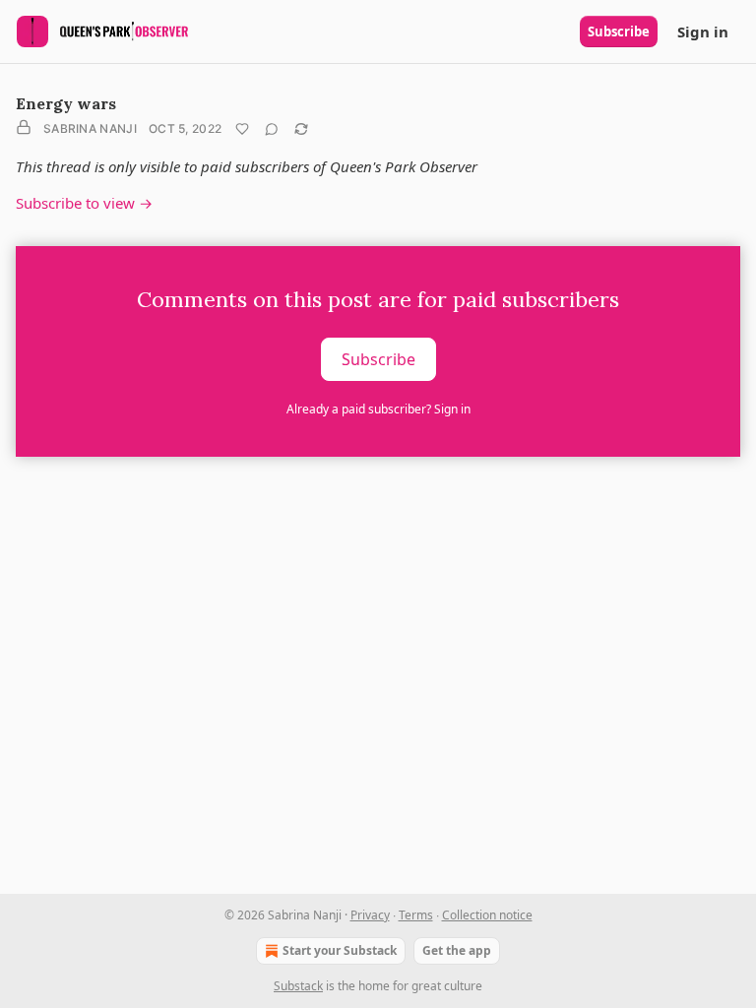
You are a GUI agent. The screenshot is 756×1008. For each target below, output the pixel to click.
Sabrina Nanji (90, 128)
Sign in (702, 31)
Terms (416, 915)
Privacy (370, 915)
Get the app (456, 950)
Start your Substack (340, 950)
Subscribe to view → (84, 203)
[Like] (242, 129)
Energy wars (66, 103)
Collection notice (487, 915)
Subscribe (619, 31)
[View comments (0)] (271, 129)
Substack (298, 985)
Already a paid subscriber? (378, 409)
